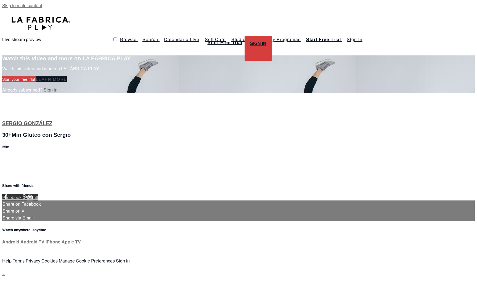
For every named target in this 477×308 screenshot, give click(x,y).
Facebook (12, 197)
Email (32, 197)
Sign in (354, 39)
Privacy (33, 261)
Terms (19, 261)
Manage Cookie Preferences (87, 261)
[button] (115, 39)
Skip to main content (22, 5)
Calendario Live (181, 39)
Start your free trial (19, 79)
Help (7, 261)
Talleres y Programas (277, 39)
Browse (129, 39)
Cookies (50, 261)
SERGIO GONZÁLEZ (27, 123)
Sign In (258, 43)
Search (151, 39)
